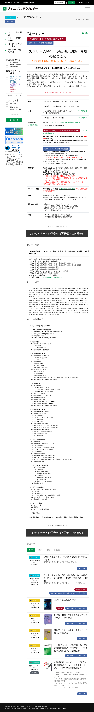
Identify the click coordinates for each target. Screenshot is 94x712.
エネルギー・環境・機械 (15, 81)
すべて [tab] (31, 550)
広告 (24, 708)
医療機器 (13, 90)
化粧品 (12, 91)
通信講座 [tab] (57, 550)
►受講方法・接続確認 (67, 189)
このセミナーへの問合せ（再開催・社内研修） (56, 233)
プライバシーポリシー (36, 708)
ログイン (71, 2)
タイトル (13, 103)
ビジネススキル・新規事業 (16, 85)
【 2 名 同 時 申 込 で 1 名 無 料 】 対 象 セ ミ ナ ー (46, 39)
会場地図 (84, 111)
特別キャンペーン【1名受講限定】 (40, 43)
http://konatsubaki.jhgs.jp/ (52, 277)
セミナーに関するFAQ (15, 51)
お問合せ (17, 708)
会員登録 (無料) (59, 2)
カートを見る (84, 3)
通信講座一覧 (14, 66)
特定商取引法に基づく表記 (56, 708)
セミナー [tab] (40, 550)
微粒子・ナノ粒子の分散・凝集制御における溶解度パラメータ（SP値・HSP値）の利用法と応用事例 (66, 578)
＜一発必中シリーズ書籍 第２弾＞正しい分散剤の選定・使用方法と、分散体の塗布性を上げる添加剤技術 (71, 648)
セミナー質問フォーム (15, 39)
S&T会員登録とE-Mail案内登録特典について (70, 122)
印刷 (86, 33)
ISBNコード (14, 105)
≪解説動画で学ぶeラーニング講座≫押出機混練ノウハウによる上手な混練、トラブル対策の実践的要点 (70, 665)
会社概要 (8, 708)
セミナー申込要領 (15, 33)
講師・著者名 (14, 107)
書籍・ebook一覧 (15, 64)
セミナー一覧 (14, 62)
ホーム (78, 20)
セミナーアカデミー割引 (15, 45)
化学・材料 (13, 78)
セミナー (86, 20)
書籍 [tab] (48, 550)
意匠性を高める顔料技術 (65, 600)
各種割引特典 (33, 125)
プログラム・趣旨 (16, 109)
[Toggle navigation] (87, 9)
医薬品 (12, 88)
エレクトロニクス (16, 76)
